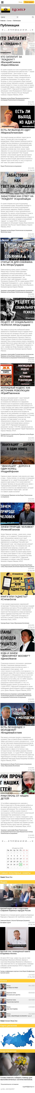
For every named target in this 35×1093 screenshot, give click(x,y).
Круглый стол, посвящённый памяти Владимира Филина (15, 953)
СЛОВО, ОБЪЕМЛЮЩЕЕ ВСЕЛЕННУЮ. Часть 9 (19, 1016)
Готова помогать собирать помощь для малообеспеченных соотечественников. (16, 1079)
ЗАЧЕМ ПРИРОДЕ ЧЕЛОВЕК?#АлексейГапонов (17, 528)
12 (21, 30)
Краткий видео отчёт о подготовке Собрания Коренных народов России (15, 910)
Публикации (19, 920)
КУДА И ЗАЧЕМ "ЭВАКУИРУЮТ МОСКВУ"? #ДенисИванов (15, 656)
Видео (13, 98)
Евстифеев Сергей (5, 922)
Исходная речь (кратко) (13, 995)
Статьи (9, 20)
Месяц (7, 877)
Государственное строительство (24, 290)
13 (23, 30)
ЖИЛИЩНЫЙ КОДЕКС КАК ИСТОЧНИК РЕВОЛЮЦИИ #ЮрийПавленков (15, 390)
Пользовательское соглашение (9, 1084)
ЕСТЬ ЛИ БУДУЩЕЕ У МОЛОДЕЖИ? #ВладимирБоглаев (13, 730)
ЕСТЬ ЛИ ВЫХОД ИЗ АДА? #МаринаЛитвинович (15, 131)
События (13, 920)
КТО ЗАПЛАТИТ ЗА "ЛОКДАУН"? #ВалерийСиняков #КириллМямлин (11, 61)
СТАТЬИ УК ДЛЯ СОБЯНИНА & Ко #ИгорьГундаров (16, 263)
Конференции (31, 971)
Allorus (9, 986)
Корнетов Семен (11, 993)
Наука (26, 565)
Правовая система (6, 98)
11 (18, 30)
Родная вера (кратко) (13, 1002)
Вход (20, 2)
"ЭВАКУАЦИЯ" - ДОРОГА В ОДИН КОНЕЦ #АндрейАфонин (15, 469)
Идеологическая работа (27, 566)
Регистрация (29, 2)
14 (26, 30)
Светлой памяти (4, 973)
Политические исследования (16, 100)
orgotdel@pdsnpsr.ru (28, 1087)
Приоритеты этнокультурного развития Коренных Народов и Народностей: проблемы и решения (17, 916)
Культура (21, 565)
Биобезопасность (6, 694)
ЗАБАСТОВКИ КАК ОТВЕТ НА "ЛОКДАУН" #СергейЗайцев (17, 197)
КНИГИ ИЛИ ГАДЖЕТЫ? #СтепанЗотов (14, 598)
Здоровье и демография (8, 290)
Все (11, 877)
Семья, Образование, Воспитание (10, 566)
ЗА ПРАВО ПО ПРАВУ (12, 988)
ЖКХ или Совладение (7, 436)
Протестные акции (6, 232)
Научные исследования (22, 356)
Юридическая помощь (26, 831)
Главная (2, 20)
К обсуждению (5, 495)
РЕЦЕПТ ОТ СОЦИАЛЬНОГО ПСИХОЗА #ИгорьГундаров (17, 323)
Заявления (3, 920)
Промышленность (6, 764)
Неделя (7, 1021)
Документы (26, 920)
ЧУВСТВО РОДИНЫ (12, 1009)
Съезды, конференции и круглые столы (11, 971)
